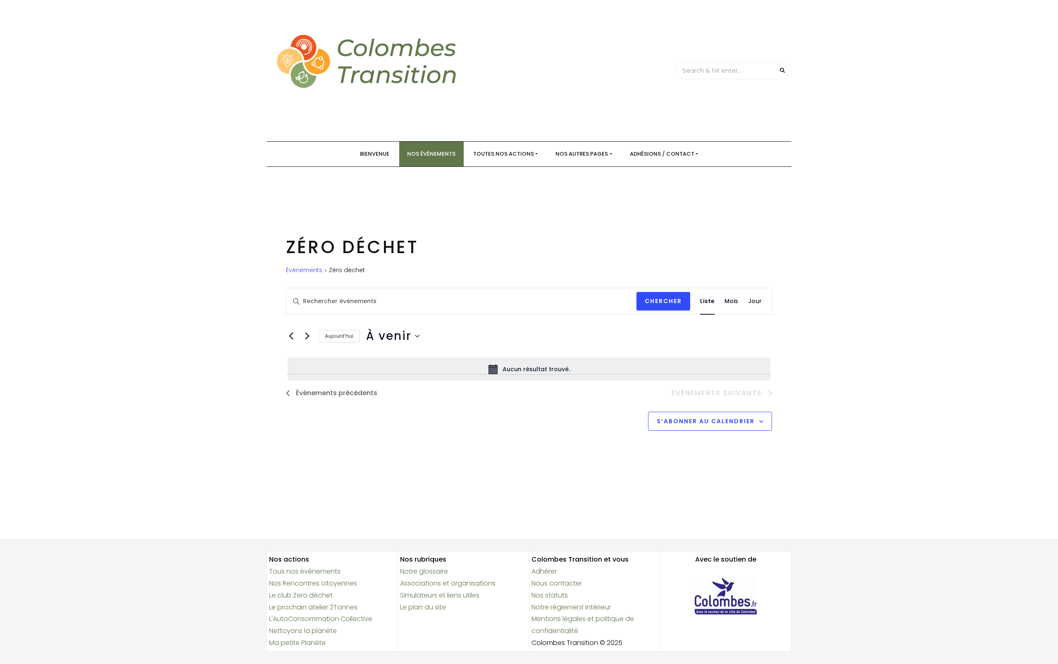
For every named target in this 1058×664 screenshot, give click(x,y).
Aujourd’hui (339, 335)
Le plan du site (423, 607)
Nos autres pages (581, 154)
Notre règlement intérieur (571, 607)
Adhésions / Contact (662, 154)
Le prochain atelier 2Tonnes (313, 607)
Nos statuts (549, 595)
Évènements (304, 270)
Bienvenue (374, 154)
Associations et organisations (448, 583)
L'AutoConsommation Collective (320, 619)
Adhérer (544, 571)
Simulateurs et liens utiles (439, 595)
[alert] (529, 369)
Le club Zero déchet (301, 595)
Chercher (663, 301)
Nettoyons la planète (303, 631)
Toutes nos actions (503, 154)
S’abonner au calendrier (706, 421)
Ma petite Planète (297, 642)
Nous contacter (556, 583)
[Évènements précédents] (291, 336)
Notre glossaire (424, 571)
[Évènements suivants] (307, 336)
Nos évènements (431, 154)
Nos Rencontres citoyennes (313, 583)
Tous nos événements (305, 571)
